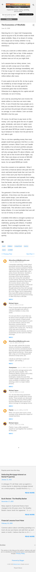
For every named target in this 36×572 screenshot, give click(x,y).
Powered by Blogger (18, 560)
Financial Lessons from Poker (12, 520)
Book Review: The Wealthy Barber (14, 499)
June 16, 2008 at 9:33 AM (16, 305)
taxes (4, 250)
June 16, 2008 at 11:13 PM (17, 424)
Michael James (13, 303)
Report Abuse (18, 568)
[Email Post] (2, 242)
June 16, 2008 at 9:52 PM (21, 410)
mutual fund (18, 246)
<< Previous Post (6, 254)
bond (3, 246)
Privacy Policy (20, 553)
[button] (33, 25)
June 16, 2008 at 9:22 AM (16, 262)
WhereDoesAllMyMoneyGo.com (19, 260)
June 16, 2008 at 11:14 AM (24, 367)
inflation (10, 246)
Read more (30, 493)
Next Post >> (30, 254)
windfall (10, 250)
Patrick (11, 410)
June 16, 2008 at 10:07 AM (17, 343)
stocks (26, 246)
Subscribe (9, 19)
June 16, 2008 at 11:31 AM (17, 392)
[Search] (33, 5)
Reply (11, 299)
